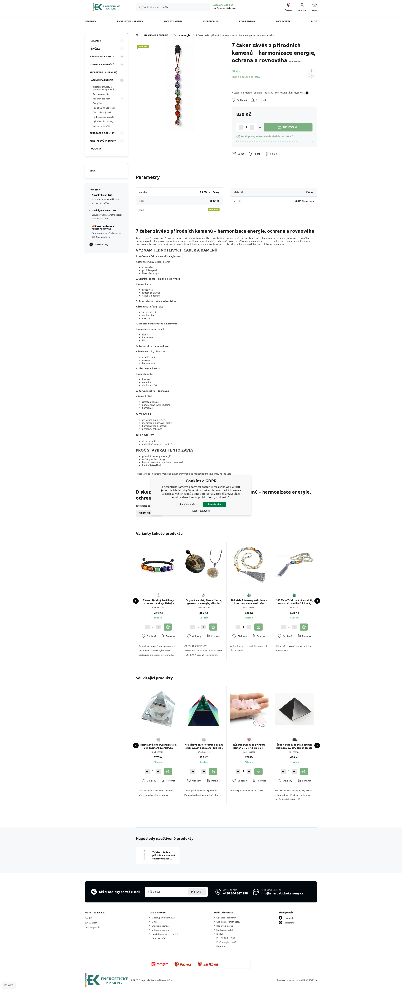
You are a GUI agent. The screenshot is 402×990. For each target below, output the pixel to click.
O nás (154, 921)
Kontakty (220, 933)
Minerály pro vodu (102, 98)
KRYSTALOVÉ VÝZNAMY (103, 140)
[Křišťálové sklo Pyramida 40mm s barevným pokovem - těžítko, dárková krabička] (203, 708)
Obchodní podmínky (226, 917)
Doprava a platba (224, 925)
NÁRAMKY (95, 40)
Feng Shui (98, 103)
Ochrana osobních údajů (228, 921)
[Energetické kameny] (137, 35)
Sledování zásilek (224, 929)
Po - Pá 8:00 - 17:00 (225, 937)
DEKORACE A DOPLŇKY (102, 132)
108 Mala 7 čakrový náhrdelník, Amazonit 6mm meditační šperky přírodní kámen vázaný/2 (249, 602)
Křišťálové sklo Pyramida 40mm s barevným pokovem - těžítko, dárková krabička (204, 746)
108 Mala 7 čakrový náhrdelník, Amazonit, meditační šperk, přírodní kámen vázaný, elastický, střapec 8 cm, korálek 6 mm (294, 602)
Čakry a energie (182, 35)
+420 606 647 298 (223, 5)
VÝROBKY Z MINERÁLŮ (102, 64)
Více (302, 92)
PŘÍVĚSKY (95, 48)
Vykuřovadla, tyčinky (103, 121)
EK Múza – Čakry (210, 192)
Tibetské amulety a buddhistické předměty (104, 88)
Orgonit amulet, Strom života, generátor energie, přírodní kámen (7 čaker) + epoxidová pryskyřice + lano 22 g (204, 602)
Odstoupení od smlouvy (163, 917)
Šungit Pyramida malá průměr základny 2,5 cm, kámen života (294, 746)
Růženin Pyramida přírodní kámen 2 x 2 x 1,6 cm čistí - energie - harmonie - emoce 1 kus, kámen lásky (249, 746)
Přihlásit (197, 892)
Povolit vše (214, 504)
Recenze (220, 946)
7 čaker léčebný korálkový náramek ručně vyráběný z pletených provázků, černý (158, 602)
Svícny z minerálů (101, 125)
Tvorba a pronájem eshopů (290, 980)
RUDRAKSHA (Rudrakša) (103, 72)
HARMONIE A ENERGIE (156, 35)
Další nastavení (201, 510)
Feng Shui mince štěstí (104, 107)
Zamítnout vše (188, 504)
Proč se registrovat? (226, 942)
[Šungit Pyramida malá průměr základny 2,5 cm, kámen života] (294, 708)
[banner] (106, 7)
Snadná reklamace (161, 925)
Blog (93, 170)
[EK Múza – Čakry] (311, 73)
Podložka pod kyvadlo (103, 116)
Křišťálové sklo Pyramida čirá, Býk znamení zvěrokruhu (158, 746)
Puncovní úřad (159, 937)
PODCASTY (95, 148)
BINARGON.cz (310, 980)
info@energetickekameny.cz (226, 8)
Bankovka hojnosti (102, 112)
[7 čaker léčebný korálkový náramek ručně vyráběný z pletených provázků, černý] (158, 564)
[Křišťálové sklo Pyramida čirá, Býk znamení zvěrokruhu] (158, 708)
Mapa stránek (167, 980)
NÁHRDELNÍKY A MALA (102, 56)
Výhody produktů (160, 929)
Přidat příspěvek (149, 513)
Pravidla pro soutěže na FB (165, 933)
